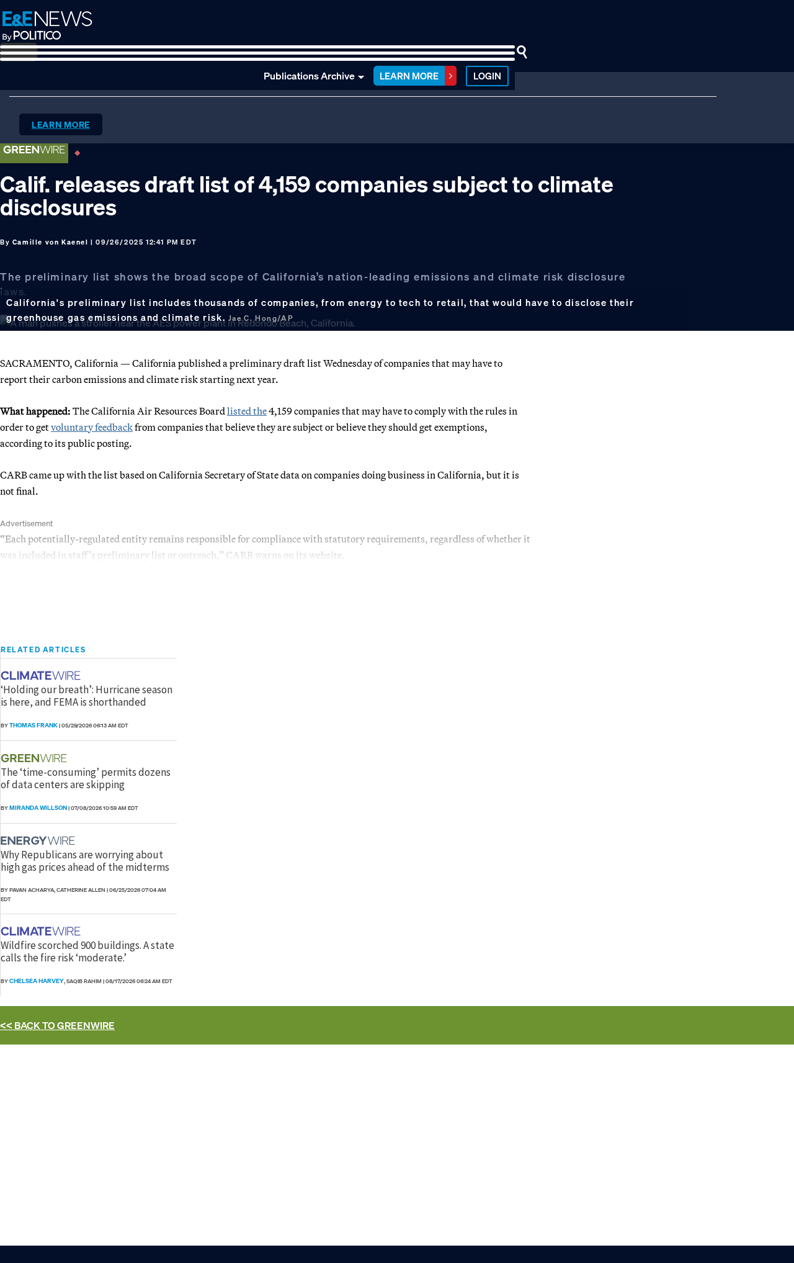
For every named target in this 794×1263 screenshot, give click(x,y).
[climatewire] (42, 675)
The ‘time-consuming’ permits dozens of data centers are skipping (86, 778)
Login (487, 76)
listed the (247, 411)
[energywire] (39, 840)
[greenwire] (35, 758)
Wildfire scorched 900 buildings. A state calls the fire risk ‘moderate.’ (87, 951)
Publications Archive (309, 76)
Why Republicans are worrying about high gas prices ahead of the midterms (85, 861)
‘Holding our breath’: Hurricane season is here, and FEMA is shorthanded (86, 696)
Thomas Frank (33, 725)
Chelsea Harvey (36, 981)
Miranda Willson (38, 808)
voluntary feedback (92, 427)
